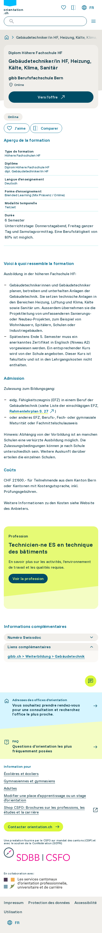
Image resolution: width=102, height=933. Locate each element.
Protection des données (49, 902)
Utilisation (13, 912)
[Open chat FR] (90, 681)
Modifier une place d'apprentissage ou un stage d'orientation (45, 797)
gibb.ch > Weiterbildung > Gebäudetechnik (46, 656)
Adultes (10, 788)
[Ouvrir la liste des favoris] (63, 7)
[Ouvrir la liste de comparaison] (73, 7)
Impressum (13, 902)
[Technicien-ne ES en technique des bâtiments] (51, 567)
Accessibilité (85, 902)
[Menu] (93, 21)
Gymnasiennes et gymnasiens (29, 781)
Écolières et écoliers (21, 773)
